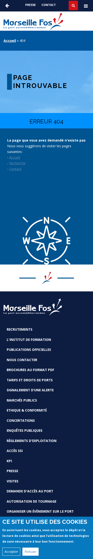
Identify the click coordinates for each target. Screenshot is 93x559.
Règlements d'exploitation (32, 440)
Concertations (21, 420)
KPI (9, 461)
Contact (48, 5)
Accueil (10, 40)
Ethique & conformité (27, 410)
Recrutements (19, 329)
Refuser (30, 552)
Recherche (17, 163)
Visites (12, 481)
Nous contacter (22, 360)
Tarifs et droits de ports (30, 380)
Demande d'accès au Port (30, 491)
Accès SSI (15, 450)
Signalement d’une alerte (30, 390)
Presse (30, 5)
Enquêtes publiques (24, 430)
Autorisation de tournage (31, 501)
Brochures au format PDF (30, 370)
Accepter (11, 551)
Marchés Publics (22, 400)
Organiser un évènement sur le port (40, 511)
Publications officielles (29, 349)
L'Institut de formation (29, 339)
